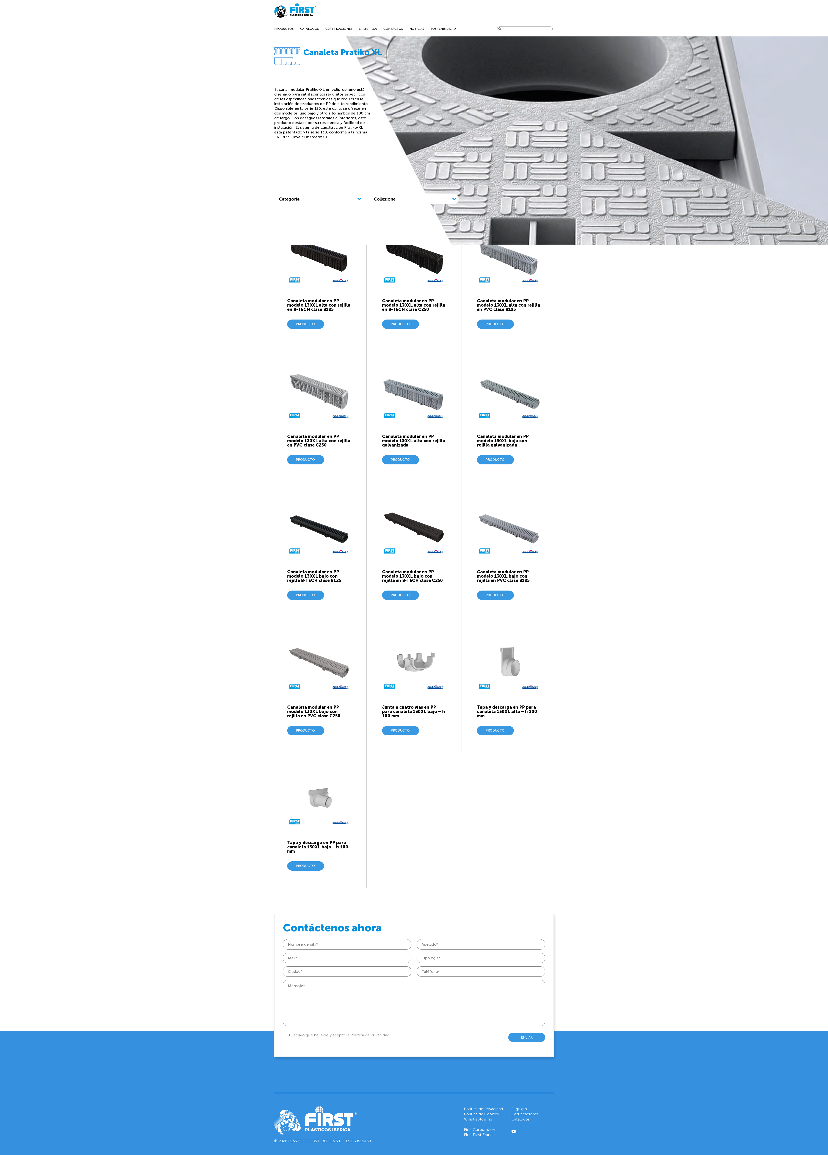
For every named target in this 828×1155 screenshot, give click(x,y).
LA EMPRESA (368, 29)
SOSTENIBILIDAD (443, 29)
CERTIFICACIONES (338, 29)
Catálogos (520, 1119)
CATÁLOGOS (309, 29)
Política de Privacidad (483, 1108)
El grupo (519, 1108)
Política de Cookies (481, 1114)
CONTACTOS (393, 29)
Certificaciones (525, 1114)
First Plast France (479, 1134)
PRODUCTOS (284, 29)
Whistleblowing (478, 1119)
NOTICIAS (416, 29)
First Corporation (479, 1129)
